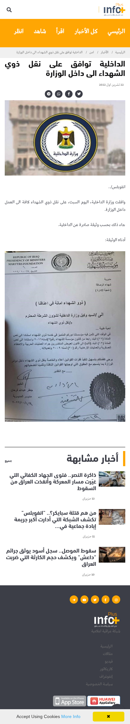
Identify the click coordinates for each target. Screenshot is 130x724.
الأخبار (105, 52)
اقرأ (60, 31)
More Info (70, 716)
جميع (8, 461)
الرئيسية (120, 52)
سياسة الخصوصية (99, 684)
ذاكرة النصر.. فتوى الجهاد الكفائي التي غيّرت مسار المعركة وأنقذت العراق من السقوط (52, 481)
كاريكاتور (106, 669)
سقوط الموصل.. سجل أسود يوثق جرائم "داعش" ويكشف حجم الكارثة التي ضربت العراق (51, 556)
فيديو (109, 661)
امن (91, 52)
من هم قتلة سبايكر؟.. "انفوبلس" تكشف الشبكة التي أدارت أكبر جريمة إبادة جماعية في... (55, 519)
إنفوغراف (106, 676)
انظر (19, 31)
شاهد (40, 31)
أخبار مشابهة (92, 457)
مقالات (108, 653)
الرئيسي (116, 31)
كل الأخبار (86, 31)
